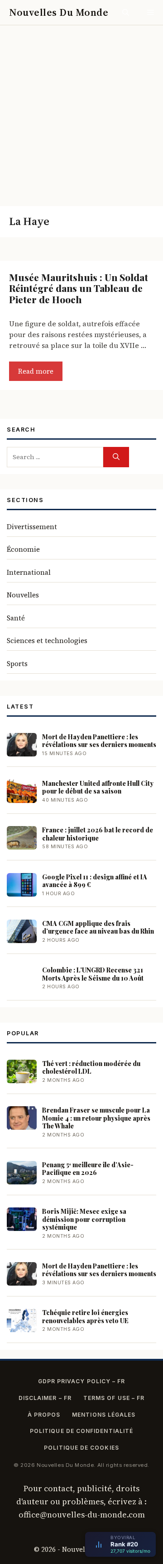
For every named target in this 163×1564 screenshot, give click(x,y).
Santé (16, 618)
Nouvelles (23, 595)
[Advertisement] (81, 111)
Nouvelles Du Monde (58, 12)
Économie (23, 549)
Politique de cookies (81, 1447)
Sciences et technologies (47, 640)
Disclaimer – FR (45, 1398)
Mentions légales (103, 1414)
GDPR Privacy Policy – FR (81, 1381)
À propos (44, 1414)
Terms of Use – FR (113, 1398)
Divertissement (32, 526)
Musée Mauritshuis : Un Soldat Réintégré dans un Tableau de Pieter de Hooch (78, 288)
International (29, 572)
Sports (17, 663)
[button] (125, 12)
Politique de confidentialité (81, 1431)
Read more (35, 371)
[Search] (116, 457)
